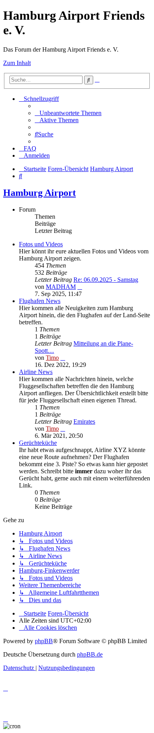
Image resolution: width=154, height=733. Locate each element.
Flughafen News (39, 301)
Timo (52, 357)
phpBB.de (90, 654)
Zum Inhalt (17, 63)
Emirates (84, 421)
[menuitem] (68, 113)
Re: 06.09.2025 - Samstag (105, 279)
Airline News (36, 371)
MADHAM (61, 286)
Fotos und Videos (41, 244)
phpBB (44, 641)
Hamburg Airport (39, 193)
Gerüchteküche (38, 442)
